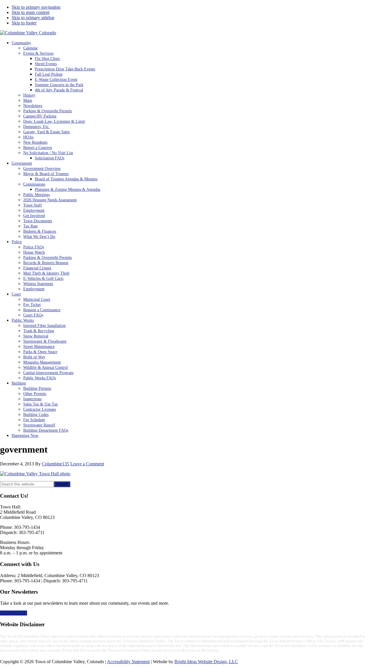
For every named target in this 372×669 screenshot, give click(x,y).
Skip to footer (24, 22)
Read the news (13, 613)
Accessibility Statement (128, 661)
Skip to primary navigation (36, 7)
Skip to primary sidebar (33, 17)
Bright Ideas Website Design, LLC (206, 661)
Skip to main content (30, 12)
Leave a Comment (87, 463)
